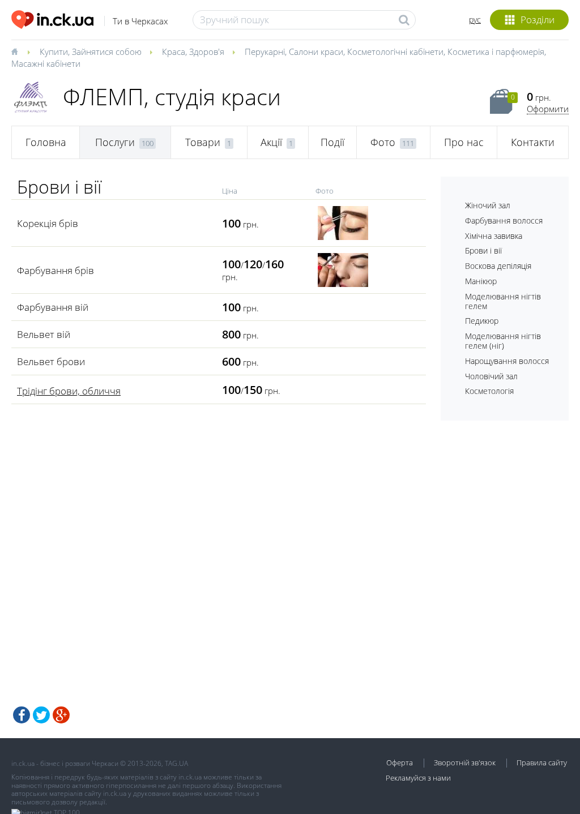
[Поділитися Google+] (61, 714)
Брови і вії (483, 250)
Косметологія (489, 390)
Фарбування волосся (504, 220)
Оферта (399, 762)
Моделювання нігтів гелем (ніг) (503, 341)
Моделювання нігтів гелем (503, 301)
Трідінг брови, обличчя (69, 390)
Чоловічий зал (491, 376)
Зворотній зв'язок (465, 762)
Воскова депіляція (498, 265)
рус (475, 19)
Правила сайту (542, 762)
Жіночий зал (487, 205)
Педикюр (481, 320)
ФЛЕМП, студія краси (172, 96)
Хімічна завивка (493, 235)
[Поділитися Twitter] (41, 714)
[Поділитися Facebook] (21, 714)
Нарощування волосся (507, 360)
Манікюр (481, 281)
